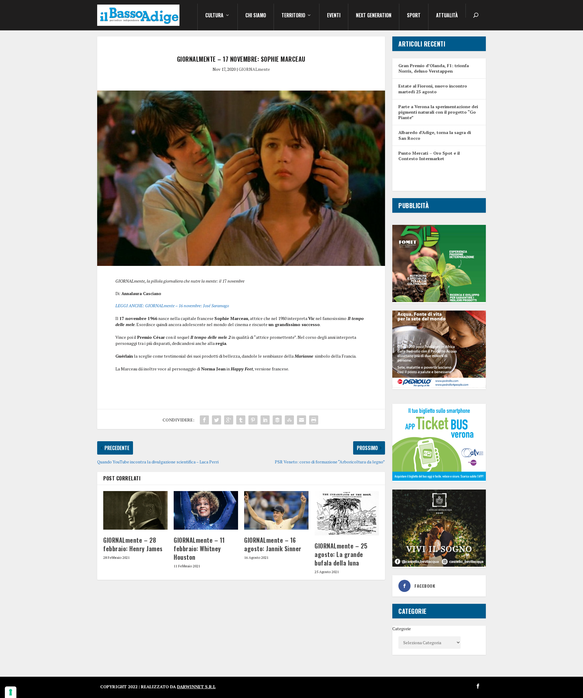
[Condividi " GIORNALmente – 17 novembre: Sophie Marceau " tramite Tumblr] (241, 420)
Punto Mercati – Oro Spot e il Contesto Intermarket (429, 155)
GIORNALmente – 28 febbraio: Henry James (133, 544)
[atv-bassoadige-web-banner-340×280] (439, 479)
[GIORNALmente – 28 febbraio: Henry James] (135, 510)
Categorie (401, 628)
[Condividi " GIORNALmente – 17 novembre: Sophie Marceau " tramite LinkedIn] (265, 420)
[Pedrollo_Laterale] (439, 386)
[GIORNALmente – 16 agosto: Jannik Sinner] (276, 510)
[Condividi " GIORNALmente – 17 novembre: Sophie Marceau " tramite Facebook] (204, 420)
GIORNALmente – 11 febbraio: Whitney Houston (199, 548)
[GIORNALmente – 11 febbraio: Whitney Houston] (206, 510)
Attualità (447, 16)
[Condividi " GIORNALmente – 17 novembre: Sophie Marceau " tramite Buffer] (277, 420)
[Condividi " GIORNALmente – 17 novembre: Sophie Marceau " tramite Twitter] (216, 420)
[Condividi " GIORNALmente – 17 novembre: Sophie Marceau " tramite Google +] (229, 420)
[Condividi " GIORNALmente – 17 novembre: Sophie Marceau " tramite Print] (314, 420)
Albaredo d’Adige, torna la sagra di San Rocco (434, 135)
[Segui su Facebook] (478, 686)
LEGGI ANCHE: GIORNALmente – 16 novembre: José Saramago (172, 305)
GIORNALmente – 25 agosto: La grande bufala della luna (341, 554)
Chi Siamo (255, 16)
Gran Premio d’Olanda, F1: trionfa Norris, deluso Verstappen (433, 68)
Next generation (373, 16)
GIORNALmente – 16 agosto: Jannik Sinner (273, 544)
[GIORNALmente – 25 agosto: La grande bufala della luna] (347, 513)
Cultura (214, 16)
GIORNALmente (254, 69)
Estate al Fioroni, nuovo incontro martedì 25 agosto (432, 88)
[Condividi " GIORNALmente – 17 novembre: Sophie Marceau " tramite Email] (301, 420)
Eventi (333, 16)
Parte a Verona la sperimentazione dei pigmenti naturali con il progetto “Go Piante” (438, 112)
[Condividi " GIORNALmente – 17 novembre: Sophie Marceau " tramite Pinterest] (253, 420)
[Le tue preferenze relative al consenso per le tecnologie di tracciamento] (10, 692)
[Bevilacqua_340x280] (439, 565)
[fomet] (439, 300)
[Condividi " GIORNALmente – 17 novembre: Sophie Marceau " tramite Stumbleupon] (289, 420)
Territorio (293, 16)
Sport (414, 16)
